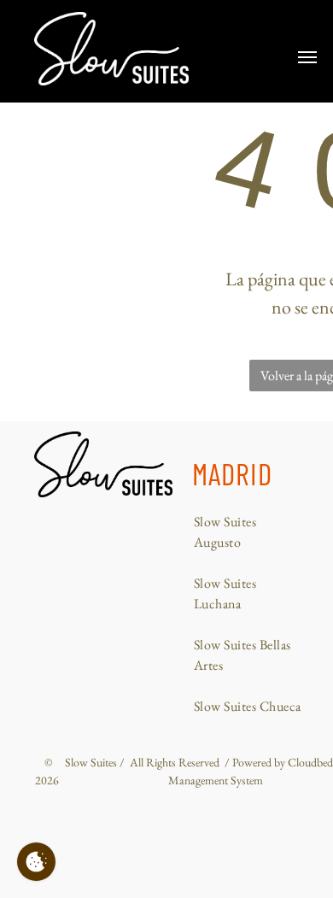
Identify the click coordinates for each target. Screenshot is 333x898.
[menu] (307, 57)
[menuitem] (250, 532)
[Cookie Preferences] (36, 861)
